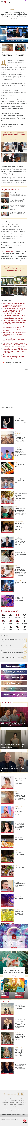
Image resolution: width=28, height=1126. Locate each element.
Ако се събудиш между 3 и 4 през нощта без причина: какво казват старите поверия (13, 651)
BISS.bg (14, 1106)
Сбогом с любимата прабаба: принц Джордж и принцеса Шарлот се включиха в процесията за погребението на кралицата (14, 311)
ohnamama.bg (18, 433)
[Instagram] (22, 1094)
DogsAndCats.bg (14, 1102)
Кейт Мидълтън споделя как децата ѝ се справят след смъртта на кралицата (14, 334)
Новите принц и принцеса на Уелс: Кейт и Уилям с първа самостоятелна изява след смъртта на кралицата (15, 344)
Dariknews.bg (13, 1100)
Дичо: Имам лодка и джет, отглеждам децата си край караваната (13, 640)
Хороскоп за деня (9, 611)
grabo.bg (16, 462)
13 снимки (13, 140)
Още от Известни (10, 189)
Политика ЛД (12, 1109)
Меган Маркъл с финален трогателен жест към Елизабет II (14, 135)
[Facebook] (18, 1094)
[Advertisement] (14, 384)
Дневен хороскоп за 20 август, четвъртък (12, 657)
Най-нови (14, 2)
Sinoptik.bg (5, 1102)
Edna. (7, 2)
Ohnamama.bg (13, 1099)
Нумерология (25, 2)
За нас (5, 1109)
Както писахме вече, (7, 251)
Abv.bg (6, 1099)
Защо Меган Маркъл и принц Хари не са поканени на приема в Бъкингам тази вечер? (14, 322)
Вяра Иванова (9, 407)
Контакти (20, 1111)
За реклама (21, 1109)
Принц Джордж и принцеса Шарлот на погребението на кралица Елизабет (14, 269)
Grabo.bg (6, 1104)
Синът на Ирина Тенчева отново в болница (12, 646)
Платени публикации (11, 1111)
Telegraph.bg (23, 1102)
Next (27, 51)
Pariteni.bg (13, 1104)
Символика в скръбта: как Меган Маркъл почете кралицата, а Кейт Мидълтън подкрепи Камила (13, 356)
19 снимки (13, 274)
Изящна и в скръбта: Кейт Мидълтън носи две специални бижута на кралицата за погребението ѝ (14, 305)
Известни (14, 9)
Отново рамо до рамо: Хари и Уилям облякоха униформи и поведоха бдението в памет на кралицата (14, 317)
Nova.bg (6, 1100)
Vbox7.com (21, 1100)
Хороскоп (19, 2)
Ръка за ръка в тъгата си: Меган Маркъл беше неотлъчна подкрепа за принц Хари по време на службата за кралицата (15, 350)
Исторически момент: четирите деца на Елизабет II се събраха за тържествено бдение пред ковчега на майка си (15, 328)
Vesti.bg (21, 1099)
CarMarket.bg (21, 1104)
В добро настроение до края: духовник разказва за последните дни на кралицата (14, 339)
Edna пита (7, 702)
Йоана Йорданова (9, 923)
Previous (0, 51)
